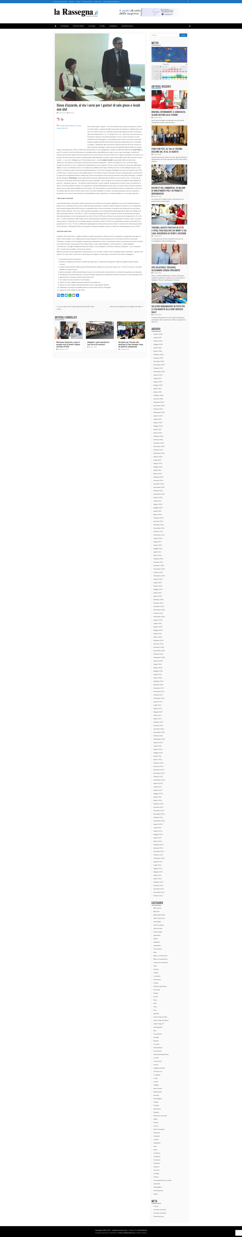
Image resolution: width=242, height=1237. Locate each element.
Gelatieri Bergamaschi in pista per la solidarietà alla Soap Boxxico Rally (168, 309)
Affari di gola (157, 932)
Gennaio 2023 (158, 480)
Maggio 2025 (158, 385)
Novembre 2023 (159, 446)
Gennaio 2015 (158, 807)
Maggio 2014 (158, 834)
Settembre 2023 (159, 453)
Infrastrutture (157, 1047)
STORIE (102, 26)
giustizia (156, 1013)
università (156, 1184)
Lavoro (155, 1065)
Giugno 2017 (157, 708)
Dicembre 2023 (158, 443)
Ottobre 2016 (158, 736)
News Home (157, 1088)
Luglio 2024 (157, 419)
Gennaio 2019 (158, 644)
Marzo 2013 (157, 879)
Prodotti (156, 1105)
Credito (155, 983)
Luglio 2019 (157, 623)
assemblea (157, 945)
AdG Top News (158, 925)
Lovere (155, 1082)
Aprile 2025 (157, 388)
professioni (157, 1109)
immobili (156, 1037)
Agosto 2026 (158, 334)
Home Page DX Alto (160, 1017)
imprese (156, 1041)
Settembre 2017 (159, 698)
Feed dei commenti (159, 1213)
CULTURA (91, 26)
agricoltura (156, 935)
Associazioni (157, 949)
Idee (154, 1030)
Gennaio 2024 (158, 440)
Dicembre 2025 (158, 361)
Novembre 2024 (159, 406)
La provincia (157, 1061)
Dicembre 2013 (158, 851)
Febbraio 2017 (158, 722)
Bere (155, 952)
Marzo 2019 (157, 637)
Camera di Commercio (160, 962)
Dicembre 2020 (158, 565)
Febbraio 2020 (158, 599)
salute (155, 1119)
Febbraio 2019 (158, 640)
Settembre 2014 (159, 821)
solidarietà (156, 1143)
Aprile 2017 (157, 715)
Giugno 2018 (157, 668)
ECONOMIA (64, 26)
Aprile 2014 (157, 838)
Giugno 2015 (157, 790)
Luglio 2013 (157, 865)
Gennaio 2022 (158, 521)
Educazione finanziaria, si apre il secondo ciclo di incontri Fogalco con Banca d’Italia (68, 344)
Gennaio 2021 (158, 562)
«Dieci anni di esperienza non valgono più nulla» (125, 306)
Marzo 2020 (157, 596)
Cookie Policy (97, 1)
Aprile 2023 (157, 470)
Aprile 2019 (157, 634)
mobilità (156, 1085)
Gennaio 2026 (158, 358)
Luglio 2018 (157, 664)
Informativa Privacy (87, 1)
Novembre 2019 (159, 610)
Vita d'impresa (158, 1190)
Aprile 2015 (157, 797)
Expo (155, 1000)
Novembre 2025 (159, 365)
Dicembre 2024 (158, 402)
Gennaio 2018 (158, 685)
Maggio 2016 (158, 753)
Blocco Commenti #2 (160, 959)
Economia (156, 990)
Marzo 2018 (157, 678)
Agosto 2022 (158, 497)
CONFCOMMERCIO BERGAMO (111, 1)
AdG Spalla (157, 922)
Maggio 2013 (158, 872)
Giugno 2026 (157, 341)
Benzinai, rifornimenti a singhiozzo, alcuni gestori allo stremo (169, 113)
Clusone (156, 969)
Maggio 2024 (158, 426)
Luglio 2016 (157, 746)
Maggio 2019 (158, 630)
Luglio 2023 (157, 460)
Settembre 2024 (159, 412)
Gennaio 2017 (158, 725)
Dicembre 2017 (158, 688)
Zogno (155, 1194)
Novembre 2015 (159, 773)
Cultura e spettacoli (159, 986)
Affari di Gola (157, 928)
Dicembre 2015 (158, 770)
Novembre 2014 (159, 814)
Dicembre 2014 (158, 810)
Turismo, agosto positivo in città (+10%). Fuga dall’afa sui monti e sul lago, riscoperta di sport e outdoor (169, 230)
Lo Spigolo (156, 1075)
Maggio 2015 (158, 793)
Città (155, 966)
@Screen (156, 911)
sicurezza (156, 1133)
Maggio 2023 (158, 467)
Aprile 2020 (157, 593)
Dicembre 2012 (158, 889)
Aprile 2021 (157, 552)
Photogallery (157, 1099)
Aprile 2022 (157, 511)
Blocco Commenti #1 (160, 956)
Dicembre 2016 (158, 729)
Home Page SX (158, 1024)
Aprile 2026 (157, 348)
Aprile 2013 (157, 875)
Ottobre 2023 (158, 450)
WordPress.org (158, 1216)
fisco (155, 1010)
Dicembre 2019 (158, 606)
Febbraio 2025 (158, 395)
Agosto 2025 (158, 375)
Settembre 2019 (159, 617)
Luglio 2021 (157, 542)
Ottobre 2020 (158, 572)
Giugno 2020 (157, 586)
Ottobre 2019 (158, 613)
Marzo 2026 (157, 351)
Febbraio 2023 (158, 477)
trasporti (156, 1167)
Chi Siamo (71, 1)
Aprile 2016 (157, 756)
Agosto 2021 (158, 538)
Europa (155, 993)
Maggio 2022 (158, 508)
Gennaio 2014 (158, 848)
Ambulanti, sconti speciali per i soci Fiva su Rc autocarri (98, 343)
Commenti (156, 976)
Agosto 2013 (158, 862)
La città (156, 1058)
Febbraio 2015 (158, 804)
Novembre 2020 (159, 569)
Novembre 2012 (159, 892)
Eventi (155, 996)
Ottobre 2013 (158, 855)
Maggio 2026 (158, 344)
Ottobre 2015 (158, 776)
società (155, 1139)
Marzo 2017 (157, 719)
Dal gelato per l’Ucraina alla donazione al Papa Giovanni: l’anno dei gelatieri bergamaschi (130, 344)
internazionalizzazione (161, 1054)
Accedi (155, 1206)
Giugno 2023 (157, 463)
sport (155, 1146)
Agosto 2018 (158, 661)
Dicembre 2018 (158, 647)
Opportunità (157, 1092)
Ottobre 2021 (158, 531)
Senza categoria (158, 1129)
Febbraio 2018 (158, 681)
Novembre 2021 (159, 528)
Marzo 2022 (157, 514)
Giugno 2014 (157, 831)
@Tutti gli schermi (159, 915)
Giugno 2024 (157, 423)
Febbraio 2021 (158, 559)
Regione (156, 1112)
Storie (155, 1150)
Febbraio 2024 (158, 436)
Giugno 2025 (157, 382)
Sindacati (156, 1136)
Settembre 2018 (159, 657)
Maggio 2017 (158, 712)
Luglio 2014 (157, 828)
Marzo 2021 (157, 555)
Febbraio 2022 (158, 518)
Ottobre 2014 (158, 817)
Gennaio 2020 (158, 603)
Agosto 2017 (158, 702)
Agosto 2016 (158, 742)
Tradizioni (156, 1163)
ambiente (156, 942)
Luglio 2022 (157, 501)
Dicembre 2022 (158, 484)
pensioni (156, 1095)
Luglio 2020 (157, 582)
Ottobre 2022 (158, 491)
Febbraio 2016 (158, 763)
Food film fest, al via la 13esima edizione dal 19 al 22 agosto (167, 150)
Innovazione (157, 1051)
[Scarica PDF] (58, 120)
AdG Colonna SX (159, 918)
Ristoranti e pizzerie (160, 1116)
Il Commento (157, 1034)
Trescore (156, 1170)
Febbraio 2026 (158, 354)
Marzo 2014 (157, 841)
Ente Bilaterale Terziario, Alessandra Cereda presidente (166, 269)
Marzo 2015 (157, 800)
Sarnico (155, 1122)
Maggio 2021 (158, 548)
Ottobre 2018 (158, 654)
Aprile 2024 (157, 429)
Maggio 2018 (158, 671)
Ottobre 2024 (158, 409)
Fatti (155, 1003)
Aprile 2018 (157, 674)
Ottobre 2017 (158, 695)
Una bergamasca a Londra (162, 1180)
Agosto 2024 (158, 416)
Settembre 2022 (159, 494)
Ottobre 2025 (158, 368)
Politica (155, 1102)
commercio (157, 979)
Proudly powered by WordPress (106, 1233)
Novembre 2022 (159, 487)
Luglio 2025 (157, 378)
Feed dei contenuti (159, 1210)
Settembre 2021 (159, 535)
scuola (155, 1126)
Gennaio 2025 (158, 399)
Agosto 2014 (158, 824)
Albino (155, 939)
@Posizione (157, 908)
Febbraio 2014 (158, 845)
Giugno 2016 (157, 749)
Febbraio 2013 (158, 882)
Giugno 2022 (157, 504)
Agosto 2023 (158, 457)
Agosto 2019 (158, 620)
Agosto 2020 (158, 579)
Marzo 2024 (157, 433)
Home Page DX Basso (161, 1020)
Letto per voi (157, 1071)
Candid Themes (141, 1233)
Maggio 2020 (158, 589)
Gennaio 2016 (158, 766)
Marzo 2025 (157, 392)
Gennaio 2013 (158, 885)
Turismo (156, 1177)
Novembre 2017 (159, 691)
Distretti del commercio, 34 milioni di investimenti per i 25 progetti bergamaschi (168, 190)
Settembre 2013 (159, 858)
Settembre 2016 (159, 739)
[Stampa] (62, 120)
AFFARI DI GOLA (127, 26)
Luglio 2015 (157, 787)
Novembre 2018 (159, 651)
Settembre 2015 (159, 780)
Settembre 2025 (159, 371)
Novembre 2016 (159, 732)
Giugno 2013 (157, 868)
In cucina (156, 1044)
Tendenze (156, 1153)
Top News (157, 1160)
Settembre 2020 (159, 576)
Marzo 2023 (157, 474)
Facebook (188, 1)
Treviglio (156, 1173)
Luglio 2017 (157, 705)
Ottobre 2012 (158, 896)
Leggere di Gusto (159, 1068)
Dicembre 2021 (158, 525)
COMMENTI (113, 26)
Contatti (78, 1)
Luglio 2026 (157, 337)
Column (155, 973)
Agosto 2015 (158, 783)
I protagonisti (157, 1027)
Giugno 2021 (157, 545)
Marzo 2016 (157, 759)
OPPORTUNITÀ (78, 26)
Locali (155, 1078)
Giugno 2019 (157, 627)
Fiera (155, 1007)
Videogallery (157, 1187)
